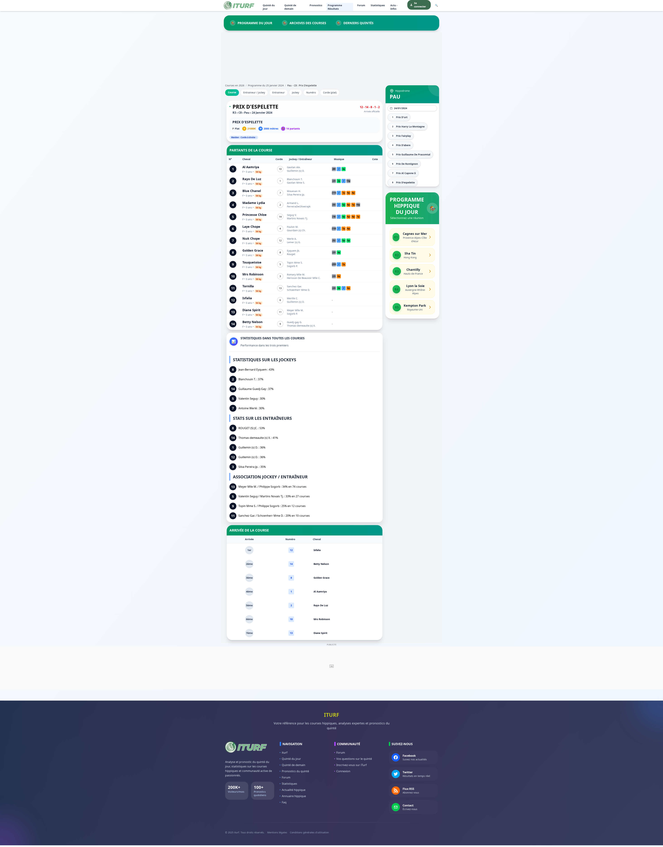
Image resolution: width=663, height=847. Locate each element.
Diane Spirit (251, 310)
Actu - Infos (393, 7)
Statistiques (378, 5)
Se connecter (420, 4)
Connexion (343, 771)
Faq (284, 802)
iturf (284, 752)
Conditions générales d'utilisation (309, 832)
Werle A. (292, 238)
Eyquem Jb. (293, 250)
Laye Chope (251, 226)
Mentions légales (277, 832)
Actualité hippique (293, 790)
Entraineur (278, 92)
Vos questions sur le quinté (354, 759)
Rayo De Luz (251, 179)
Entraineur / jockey (254, 92)
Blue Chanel (251, 191)
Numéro (311, 92)
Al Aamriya (250, 167)
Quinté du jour (269, 7)
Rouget (291, 254)
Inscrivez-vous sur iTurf (351, 765)
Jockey (295, 92)
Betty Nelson (252, 322)
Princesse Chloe (254, 215)
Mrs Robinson (252, 274)
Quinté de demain (290, 7)
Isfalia (247, 298)
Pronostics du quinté (295, 771)
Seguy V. (292, 215)
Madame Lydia (253, 203)
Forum (361, 5)
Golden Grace (252, 250)
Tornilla (248, 286)
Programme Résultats (335, 7)
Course (232, 92)
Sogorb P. (292, 266)
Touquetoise (251, 262)
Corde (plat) (330, 92)
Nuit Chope (251, 238)
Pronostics (316, 5)
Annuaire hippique (294, 796)
